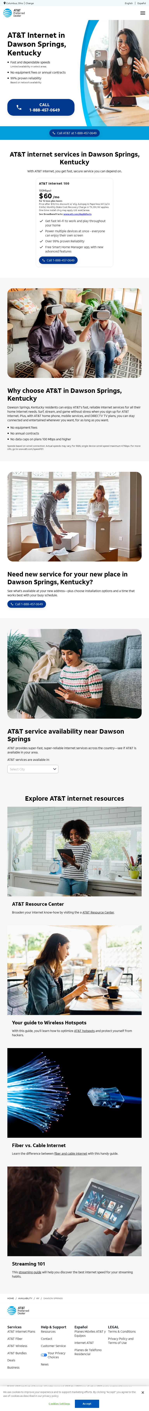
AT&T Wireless (17, 1346)
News (45, 1364)
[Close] (143, 1392)
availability (25, 1298)
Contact (46, 1339)
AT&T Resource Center (98, 912)
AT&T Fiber (15, 1339)
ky (37, 1298)
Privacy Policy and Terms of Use (120, 1341)
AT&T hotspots (84, 1031)
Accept (87, 1403)
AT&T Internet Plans (21, 1331)
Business (13, 1367)
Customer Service (53, 1346)
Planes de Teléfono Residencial (88, 1352)
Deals (11, 1360)
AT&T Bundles (17, 1353)
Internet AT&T (84, 1343)
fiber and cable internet (70, 1153)
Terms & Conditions (122, 1331)
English (129, 3)
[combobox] (29, 769)
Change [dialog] (30, 3)
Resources (48, 1331)
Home (10, 1298)
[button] (54, 769)
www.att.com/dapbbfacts (77, 214)
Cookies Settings (59, 1403)
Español (142, 3)
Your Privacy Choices (56, 1355)
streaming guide (30, 1272)
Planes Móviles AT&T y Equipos (90, 1333)
